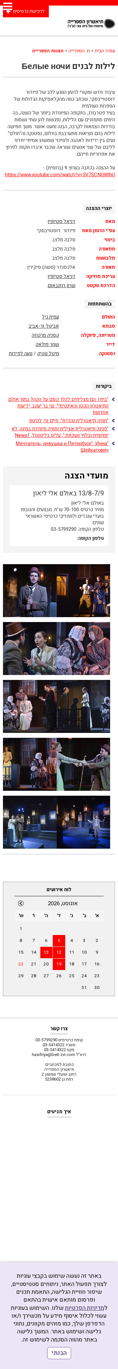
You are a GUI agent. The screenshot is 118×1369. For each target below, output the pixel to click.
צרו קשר (59, 1028)
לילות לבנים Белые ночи (68, 67)
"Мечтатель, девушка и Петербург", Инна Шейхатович (62, 447)
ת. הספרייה (79, 50)
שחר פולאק (47, 344)
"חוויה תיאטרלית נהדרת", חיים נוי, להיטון (68, 420)
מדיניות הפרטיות (84, 1308)
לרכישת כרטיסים (28, 11)
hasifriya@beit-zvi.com (53, 1054)
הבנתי (59, 1353)
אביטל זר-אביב (44, 326)
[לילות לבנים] (30, 590)
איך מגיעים (59, 1111)
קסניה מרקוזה (45, 335)
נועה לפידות (20, 353)
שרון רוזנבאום (61, 285)
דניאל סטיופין (61, 221)
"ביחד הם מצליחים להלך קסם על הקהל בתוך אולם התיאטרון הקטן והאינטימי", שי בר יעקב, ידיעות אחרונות (58, 406)
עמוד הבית (105, 50)
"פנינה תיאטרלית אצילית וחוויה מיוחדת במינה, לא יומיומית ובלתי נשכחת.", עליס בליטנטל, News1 (59, 432)
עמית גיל (50, 317)
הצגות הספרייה (48, 50)
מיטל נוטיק (48, 353)
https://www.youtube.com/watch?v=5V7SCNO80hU (60, 174)
